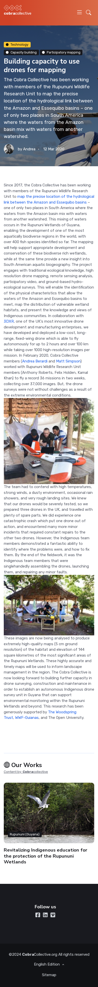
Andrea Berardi (34, 361)
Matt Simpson (68, 361)
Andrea (29, 149)
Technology (19, 44)
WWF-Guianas (27, 717)
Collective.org (39, 954)
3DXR (9, 321)
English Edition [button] (47, 964)
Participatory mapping (63, 52)
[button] (88, 13)
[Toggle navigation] (79, 12)
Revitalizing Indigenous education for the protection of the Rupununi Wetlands (45, 856)
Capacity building (24, 52)
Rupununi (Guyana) (24, 834)
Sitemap (49, 975)
